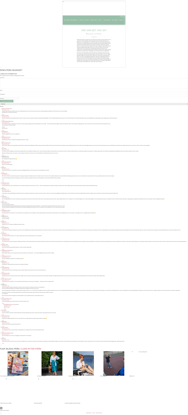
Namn (1, 90)
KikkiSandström (5, 137)
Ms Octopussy (4, 273)
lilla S (3, 148)
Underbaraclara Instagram (4, 410)
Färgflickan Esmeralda (6, 250)
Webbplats (2, 98)
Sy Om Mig (4, 227)
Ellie (3, 338)
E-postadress (2, 94)
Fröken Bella (4, 267)
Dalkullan (3, 244)
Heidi (3, 233)
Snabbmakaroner (5, 256)
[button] (73, 20)
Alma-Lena (4, 115)
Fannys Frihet (4, 315)
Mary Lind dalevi (5, 142)
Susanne (3, 327)
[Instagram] (1, 408)
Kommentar (2, 77)
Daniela (3, 173)
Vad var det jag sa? (94, 30)
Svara (3, 114)
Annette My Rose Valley (6, 121)
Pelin (3, 310)
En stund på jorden (5, 298)
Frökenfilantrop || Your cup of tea (10, 304)
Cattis (3, 196)
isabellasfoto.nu (5, 210)
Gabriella (3, 131)
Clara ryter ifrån (31, 349)
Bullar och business (5, 108)
